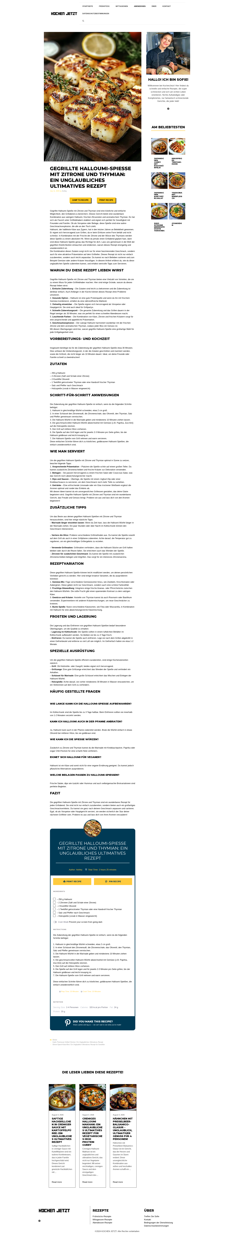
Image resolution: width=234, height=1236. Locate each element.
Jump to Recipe (80, 200)
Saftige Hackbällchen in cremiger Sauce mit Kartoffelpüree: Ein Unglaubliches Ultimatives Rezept (62, 1130)
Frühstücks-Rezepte (102, 1216)
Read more (57, 1182)
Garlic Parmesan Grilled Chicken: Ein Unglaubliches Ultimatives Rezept (78, 1042)
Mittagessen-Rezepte (102, 1219)
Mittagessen (122, 6)
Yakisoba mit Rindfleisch (177, 195)
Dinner (55, 1040)
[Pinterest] (39, 1221)
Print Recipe (106, 200)
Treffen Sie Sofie (151, 1216)
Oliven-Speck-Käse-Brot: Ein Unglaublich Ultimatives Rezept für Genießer (79, 1044)
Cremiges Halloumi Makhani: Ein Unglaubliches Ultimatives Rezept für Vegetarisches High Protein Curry (92, 1131)
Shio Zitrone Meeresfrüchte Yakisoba (159, 227)
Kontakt (166, 6)
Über (154, 6)
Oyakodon (177, 224)
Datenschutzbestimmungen (95, 14)
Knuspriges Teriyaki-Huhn (177, 161)
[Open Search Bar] (83, 21)
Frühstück (104, 6)
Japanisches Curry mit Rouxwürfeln (159, 163)
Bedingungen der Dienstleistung (158, 1222)
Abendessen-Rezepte (102, 1222)
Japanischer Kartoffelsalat (159, 195)
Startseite (87, 6)
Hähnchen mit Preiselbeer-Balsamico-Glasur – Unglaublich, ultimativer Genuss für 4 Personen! (123, 1129)
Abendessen (140, 6)
